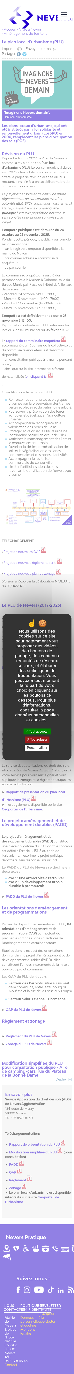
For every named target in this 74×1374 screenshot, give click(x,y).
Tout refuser (38, 739)
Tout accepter (38, 731)
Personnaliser (37, 747)
